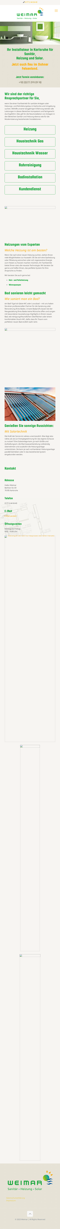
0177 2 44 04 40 (31, 2)
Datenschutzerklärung (15, 1198)
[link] (30, 639)
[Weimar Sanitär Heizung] (30, 13)
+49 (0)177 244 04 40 (30, 82)
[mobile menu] (56, 10)
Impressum (11, 1200)
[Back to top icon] (30, 1214)
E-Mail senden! (11, 516)
